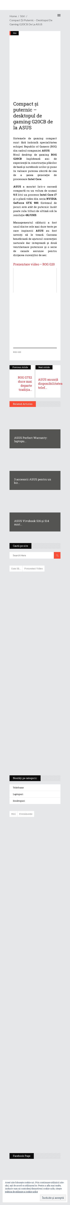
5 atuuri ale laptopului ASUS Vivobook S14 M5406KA (31, 744)
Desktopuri (19, 800)
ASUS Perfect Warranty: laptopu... (30, 439)
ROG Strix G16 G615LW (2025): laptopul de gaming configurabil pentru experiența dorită (34, 692)
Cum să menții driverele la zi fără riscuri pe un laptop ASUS (34, 658)
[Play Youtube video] (35, 280)
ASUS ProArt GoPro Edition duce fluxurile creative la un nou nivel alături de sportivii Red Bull (45, 831)
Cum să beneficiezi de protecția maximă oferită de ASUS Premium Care (34, 610)
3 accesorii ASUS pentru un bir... (32, 481)
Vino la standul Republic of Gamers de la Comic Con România (43, 1109)
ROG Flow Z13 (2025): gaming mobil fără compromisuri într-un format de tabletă (34, 710)
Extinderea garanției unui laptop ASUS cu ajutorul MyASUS (34, 644)
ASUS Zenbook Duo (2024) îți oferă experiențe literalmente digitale (34, 579)
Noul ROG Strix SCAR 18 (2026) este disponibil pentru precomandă (42, 875)
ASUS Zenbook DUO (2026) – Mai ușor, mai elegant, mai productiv (44, 951)
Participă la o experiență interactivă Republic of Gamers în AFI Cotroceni (42, 1083)
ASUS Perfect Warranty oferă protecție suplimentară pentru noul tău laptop (43, 927)
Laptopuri (18, 794)
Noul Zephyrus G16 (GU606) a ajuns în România (44, 854)
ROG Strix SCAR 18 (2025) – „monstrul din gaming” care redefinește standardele (31, 760)
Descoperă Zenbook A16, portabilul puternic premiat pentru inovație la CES (31, 674)
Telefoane (18, 787)
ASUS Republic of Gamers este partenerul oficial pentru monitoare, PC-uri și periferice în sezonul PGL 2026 (45, 1016)
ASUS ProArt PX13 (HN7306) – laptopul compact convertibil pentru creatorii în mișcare (32, 728)
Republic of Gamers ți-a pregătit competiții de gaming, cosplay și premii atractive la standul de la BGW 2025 (45, 1050)
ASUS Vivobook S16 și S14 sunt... (31, 522)
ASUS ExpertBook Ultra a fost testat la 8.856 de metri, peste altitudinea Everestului (44, 900)
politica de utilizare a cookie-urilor (21, 1191)
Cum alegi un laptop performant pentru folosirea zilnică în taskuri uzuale (34, 628)
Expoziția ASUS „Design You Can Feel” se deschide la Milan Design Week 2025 (44, 1134)
